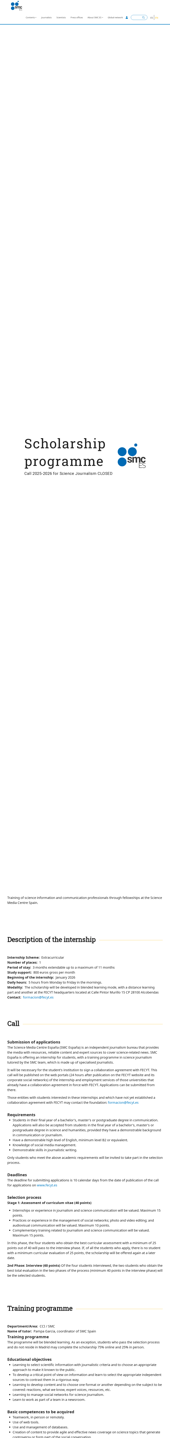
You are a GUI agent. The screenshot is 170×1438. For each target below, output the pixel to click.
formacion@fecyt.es (38, 997)
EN (156, 17)
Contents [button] (30, 17)
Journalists (46, 17)
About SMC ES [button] (94, 17)
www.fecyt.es (47, 1185)
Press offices (77, 17)
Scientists (61, 17)
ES (151, 17)
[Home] (18, 6)
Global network (115, 17)
